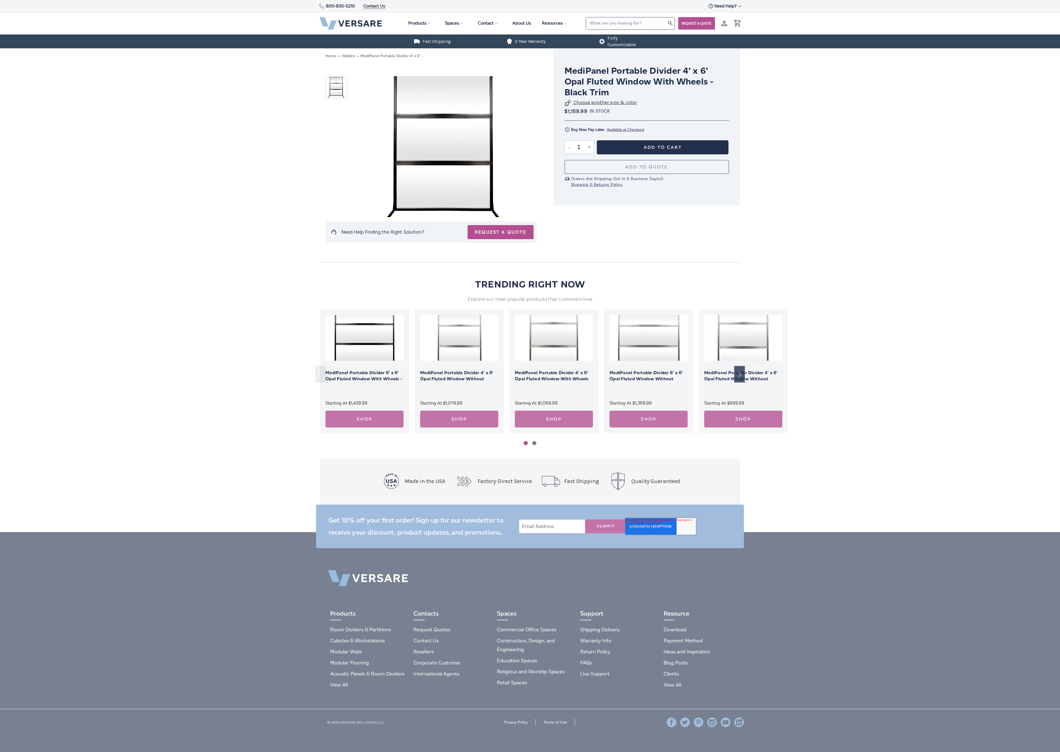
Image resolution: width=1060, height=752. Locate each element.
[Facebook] (671, 722)
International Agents (436, 674)
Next (739, 374)
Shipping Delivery (600, 629)
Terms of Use (555, 722)
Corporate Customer (437, 663)
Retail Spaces (512, 682)
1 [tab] (526, 443)
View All (339, 685)
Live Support (595, 674)
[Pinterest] (698, 722)
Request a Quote (696, 23)
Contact (486, 23)
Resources (552, 23)
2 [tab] (534, 443)
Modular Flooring (349, 663)
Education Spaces (517, 660)
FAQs (586, 663)
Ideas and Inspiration (687, 652)
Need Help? (726, 6)
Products (417, 23)
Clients (671, 674)
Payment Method (683, 640)
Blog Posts (676, 663)
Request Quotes (432, 629)
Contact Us (374, 6)
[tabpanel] (364, 371)
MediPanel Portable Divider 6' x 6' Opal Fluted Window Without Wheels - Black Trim (646, 378)
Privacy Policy (516, 722)
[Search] (670, 23)
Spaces (452, 23)
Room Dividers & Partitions (360, 629)
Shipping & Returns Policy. (597, 184)
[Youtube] (725, 722)
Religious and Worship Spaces (531, 671)
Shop (364, 419)
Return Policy (595, 652)
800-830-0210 (340, 6)
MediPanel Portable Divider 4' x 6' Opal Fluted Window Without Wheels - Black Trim (457, 378)
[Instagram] (712, 722)
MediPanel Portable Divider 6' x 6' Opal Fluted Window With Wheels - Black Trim (363, 378)
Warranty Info (595, 640)
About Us (521, 23)
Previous (320, 374)
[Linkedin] (739, 722)
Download (675, 629)
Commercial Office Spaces (526, 629)
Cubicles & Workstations (357, 640)
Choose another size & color (605, 102)
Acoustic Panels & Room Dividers (367, 674)
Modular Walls (346, 652)
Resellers (424, 652)
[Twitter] (685, 722)
